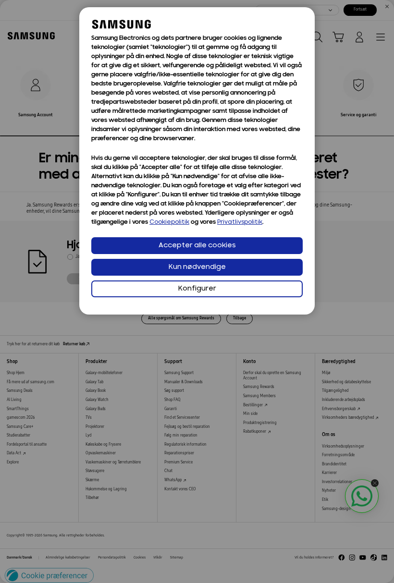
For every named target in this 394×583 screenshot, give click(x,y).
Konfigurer (197, 288)
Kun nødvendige (197, 267)
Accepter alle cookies (197, 245)
